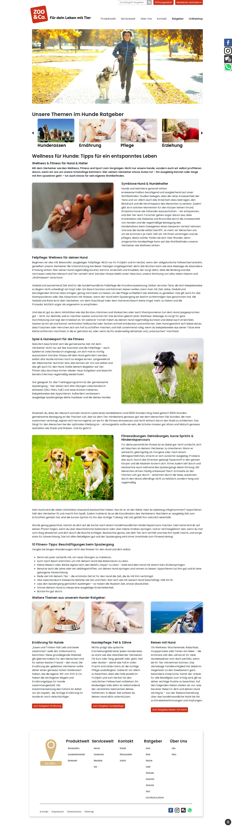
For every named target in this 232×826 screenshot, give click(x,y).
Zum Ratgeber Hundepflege (108, 705)
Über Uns (146, 19)
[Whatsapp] (189, 810)
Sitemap (89, 811)
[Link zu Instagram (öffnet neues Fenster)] (228, 51)
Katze (148, 754)
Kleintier (149, 760)
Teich (148, 791)
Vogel (148, 766)
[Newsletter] (183, 810)
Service (97, 748)
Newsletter (98, 760)
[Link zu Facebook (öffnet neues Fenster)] (228, 43)
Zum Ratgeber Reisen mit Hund (169, 709)
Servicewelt (128, 19)
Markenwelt (72, 760)
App (95, 766)
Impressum (58, 811)
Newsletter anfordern (189, 2)
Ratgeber (178, 19)
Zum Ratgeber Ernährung (47, 705)
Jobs (173, 748)
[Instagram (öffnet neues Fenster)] (177, 810)
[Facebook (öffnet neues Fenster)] (170, 810)
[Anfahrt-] (51, 753)
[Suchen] (149, 2)
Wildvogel (150, 773)
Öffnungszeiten (163, 2)
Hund (148, 748)
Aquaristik (150, 779)
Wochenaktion (74, 748)
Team (174, 754)
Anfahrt (123, 760)
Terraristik (150, 785)
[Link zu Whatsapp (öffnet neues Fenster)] (228, 67)
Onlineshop (196, 19)
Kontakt (162, 19)
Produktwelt (108, 19)
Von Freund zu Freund (155, 797)
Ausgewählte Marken (76, 754)
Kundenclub (99, 754)
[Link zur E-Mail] (228, 59)
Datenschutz (74, 811)
